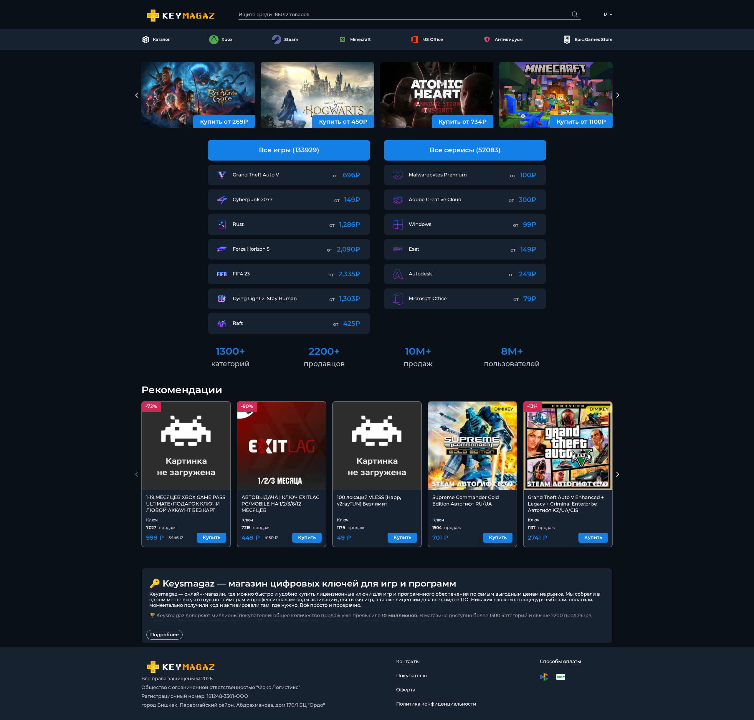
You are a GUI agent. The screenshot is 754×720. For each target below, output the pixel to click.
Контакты (408, 661)
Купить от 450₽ (343, 121)
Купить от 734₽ (463, 121)
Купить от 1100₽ (581, 121)
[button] (136, 95)
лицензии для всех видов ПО (432, 599)
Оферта (405, 690)
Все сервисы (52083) (465, 150)
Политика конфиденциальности (436, 704)
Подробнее (164, 635)
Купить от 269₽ (224, 121)
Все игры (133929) (289, 150)
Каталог (161, 39)
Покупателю (411, 675)
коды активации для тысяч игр (334, 599)
